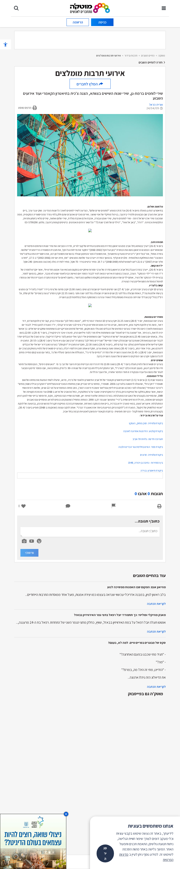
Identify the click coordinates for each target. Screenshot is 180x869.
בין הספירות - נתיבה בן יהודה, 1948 (145, 462)
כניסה (102, 22)
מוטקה (161, 55)
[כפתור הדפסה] (159, 506)
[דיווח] (113, 506)
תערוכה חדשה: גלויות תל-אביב (148, 439)
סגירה (105, 853)
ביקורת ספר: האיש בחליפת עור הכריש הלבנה (140, 447)
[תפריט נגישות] (5, 44)
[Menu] (163, 8)
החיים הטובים (148, 55)
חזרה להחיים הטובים (151, 62)
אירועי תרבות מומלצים (108, 55)
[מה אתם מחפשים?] (16, 8)
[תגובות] (68, 506)
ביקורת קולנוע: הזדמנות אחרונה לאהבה (143, 431)
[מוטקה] (90, 7)
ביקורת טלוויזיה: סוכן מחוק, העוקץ (146, 423)
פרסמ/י (29, 553)
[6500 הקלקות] (33, 841)
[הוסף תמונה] (24, 540)
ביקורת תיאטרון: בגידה (151, 470)
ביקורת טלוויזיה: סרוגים (151, 454)
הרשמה (78, 22)
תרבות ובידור (130, 55)
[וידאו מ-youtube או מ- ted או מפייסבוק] (31, 541)
